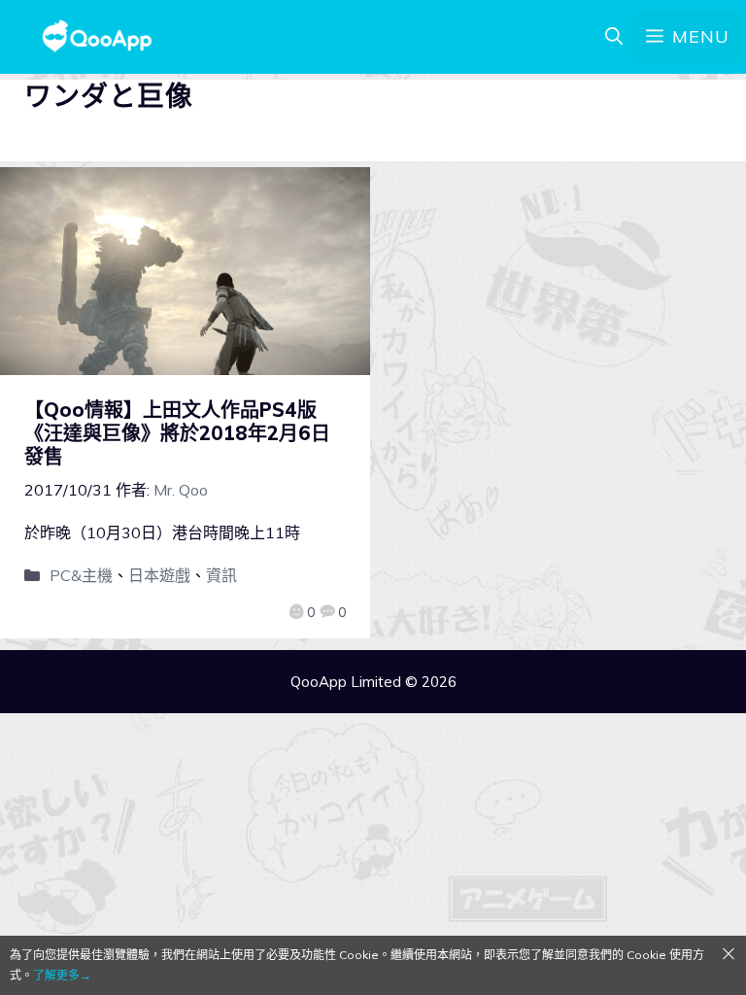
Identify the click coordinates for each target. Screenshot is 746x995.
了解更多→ (62, 975)
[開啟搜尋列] (613, 37)
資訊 (221, 575)
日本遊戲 (159, 575)
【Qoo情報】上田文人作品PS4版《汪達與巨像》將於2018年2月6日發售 (177, 432)
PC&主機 (81, 575)
